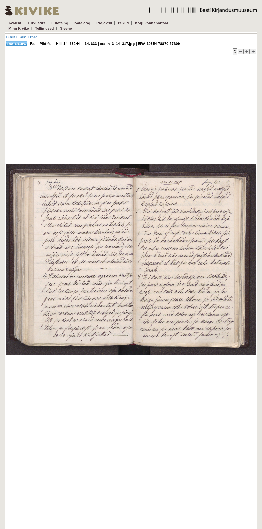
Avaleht (14, 23)
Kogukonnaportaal (151, 23)
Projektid (104, 23)
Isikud (123, 23)
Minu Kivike (18, 28)
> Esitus (21, 36)
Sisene (66, 28)
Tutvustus (36, 23)
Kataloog (82, 23)
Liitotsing (59, 23)
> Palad (32, 36)
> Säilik (10, 36)
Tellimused (44, 28)
